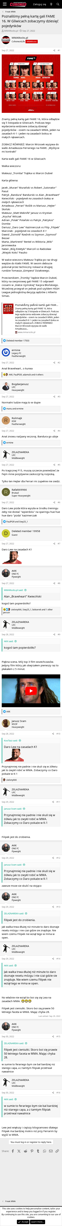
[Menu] (5, 4)
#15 (58, 1036)
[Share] (54, 51)
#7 (59, 543)
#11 (58, 801)
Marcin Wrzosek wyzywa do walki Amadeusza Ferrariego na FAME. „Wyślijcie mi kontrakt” (30, 148)
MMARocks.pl (11, 30)
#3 (59, 396)
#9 (59, 634)
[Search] (58, 4)
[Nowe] (51, 4)
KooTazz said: (11, 740)
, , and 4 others (26, 374)
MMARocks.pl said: (13, 590)
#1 (59, 50)
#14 (58, 958)
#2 (59, 362)
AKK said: (8, 641)
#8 (59, 583)
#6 (59, 502)
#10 (58, 733)
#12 (58, 857)
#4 (59, 430)
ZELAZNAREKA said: (14, 913)
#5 (59, 464)
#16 (58, 1092)
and (14, 408)
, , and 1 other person (28, 611)
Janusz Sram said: (13, 808)
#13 (58, 906)
